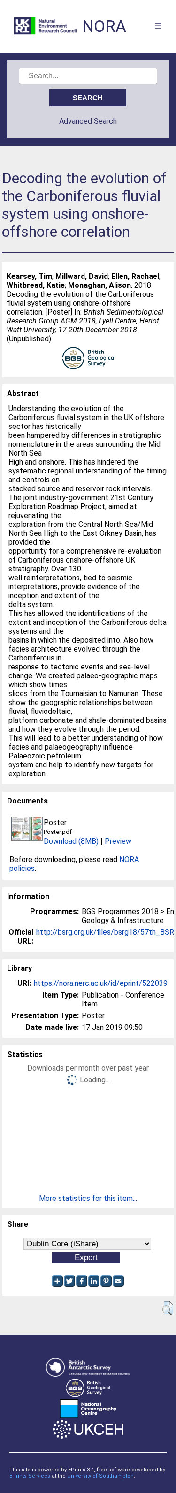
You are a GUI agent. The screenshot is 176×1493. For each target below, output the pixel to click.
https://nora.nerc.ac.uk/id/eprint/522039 (101, 983)
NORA (104, 26)
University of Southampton (100, 1476)
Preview (118, 841)
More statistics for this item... (88, 1198)
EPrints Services (29, 1476)
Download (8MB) (71, 841)
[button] (167, 1308)
